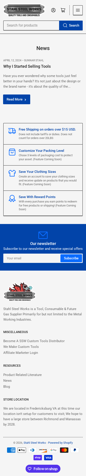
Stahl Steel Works (35, 442)
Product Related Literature (22, 375)
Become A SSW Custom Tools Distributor (34, 341)
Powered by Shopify (60, 442)
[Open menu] (78, 10)
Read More (14, 99)
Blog (6, 387)
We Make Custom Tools (21, 347)
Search (74, 25)
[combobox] (43, 25)
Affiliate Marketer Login (20, 353)
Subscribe (71, 258)
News (7, 381)
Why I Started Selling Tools (27, 66)
